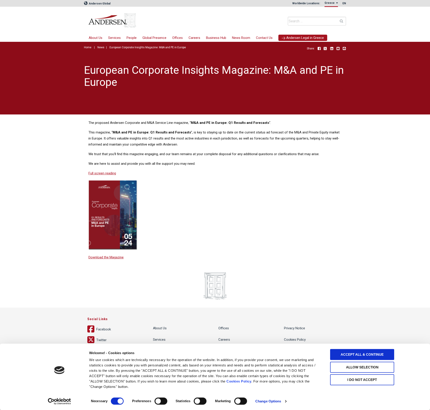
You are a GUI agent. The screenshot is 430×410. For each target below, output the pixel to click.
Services (114, 38)
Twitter (325, 49)
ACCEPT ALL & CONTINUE (362, 354)
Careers (194, 38)
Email (338, 49)
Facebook (319, 49)
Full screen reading (102, 173)
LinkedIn (331, 49)
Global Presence (154, 38)
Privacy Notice (294, 328)
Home (87, 47)
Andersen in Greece (155, 19)
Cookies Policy (238, 381)
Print (344, 49)
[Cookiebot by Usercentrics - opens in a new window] (59, 401)
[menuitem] (114, 38)
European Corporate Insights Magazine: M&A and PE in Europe (148, 47)
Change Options (268, 401)
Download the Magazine (106, 257)
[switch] (161, 401)
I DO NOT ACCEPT (362, 380)
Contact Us (264, 38)
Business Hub (216, 38)
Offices (177, 38)
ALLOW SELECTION (362, 367)
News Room (241, 38)
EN (344, 3)
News (100, 47)
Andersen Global (99, 3)
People (132, 38)
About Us (95, 38)
